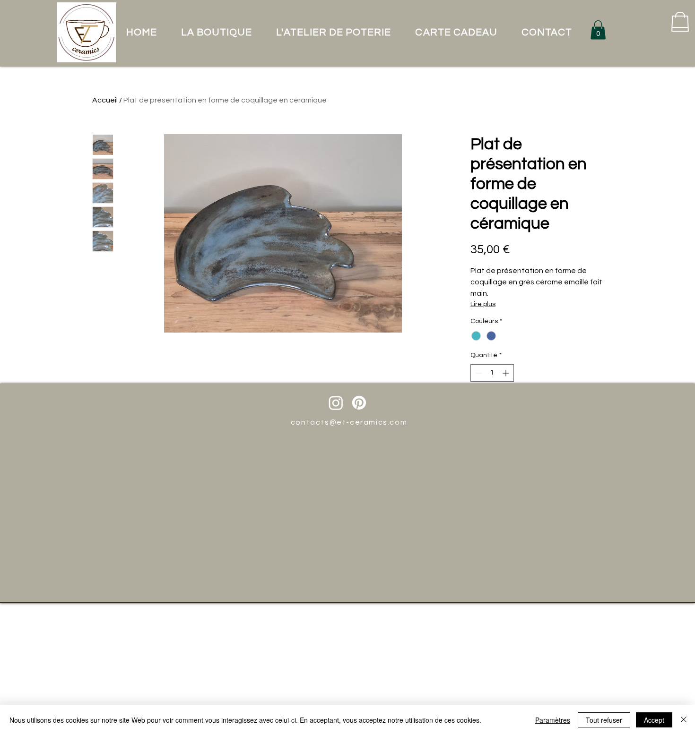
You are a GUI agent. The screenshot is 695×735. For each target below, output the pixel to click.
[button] (598, 30)
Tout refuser (604, 720)
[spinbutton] (492, 373)
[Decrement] (478, 373)
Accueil (105, 100)
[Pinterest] (359, 402)
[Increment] (507, 373)
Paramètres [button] (552, 720)
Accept (654, 720)
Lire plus (482, 304)
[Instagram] (336, 402)
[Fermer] (683, 719)
